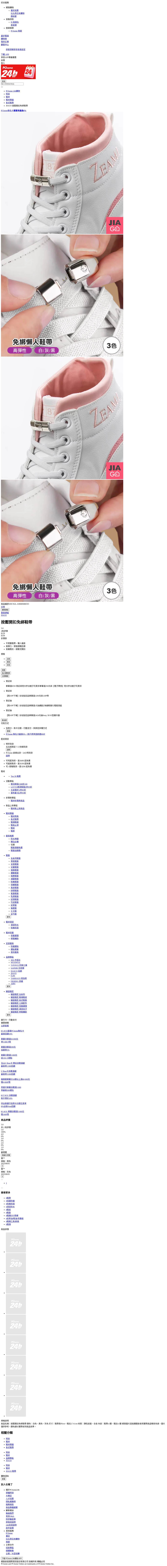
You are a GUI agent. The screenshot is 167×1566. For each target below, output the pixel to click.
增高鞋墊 (15, 870)
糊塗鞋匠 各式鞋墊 (19, 1000)
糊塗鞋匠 (10, 991)
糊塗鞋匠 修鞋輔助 (19, 1012)
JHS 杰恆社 (15, 960)
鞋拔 (13, 828)
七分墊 (14, 911)
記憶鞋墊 (15, 899)
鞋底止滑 (15, 825)
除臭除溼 (15, 928)
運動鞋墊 (15, 873)
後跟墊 (14, 908)
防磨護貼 (15, 946)
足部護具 (10, 943)
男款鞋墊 (15, 861)
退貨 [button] (16, 49)
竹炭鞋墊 (15, 902)
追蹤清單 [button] (10, 49)
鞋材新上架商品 (17, 808)
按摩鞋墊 (15, 876)
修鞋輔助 (15, 939)
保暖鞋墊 (15, 885)
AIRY (13, 984)
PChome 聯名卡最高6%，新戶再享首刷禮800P (25, 734)
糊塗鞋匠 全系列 (18, 994)
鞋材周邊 (10, 813)
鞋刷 (13, 831)
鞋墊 (8, 855)
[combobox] (83, 84)
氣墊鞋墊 (15, 893)
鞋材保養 (10, 933)
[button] (83, 16)
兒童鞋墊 (15, 867)
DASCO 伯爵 (16, 971)
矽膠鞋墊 (15, 891)
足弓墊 (14, 914)
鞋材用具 (15, 816)
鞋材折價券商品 (17, 801)
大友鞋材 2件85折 (18, 790)
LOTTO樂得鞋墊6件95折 (21, 787)
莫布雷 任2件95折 (18, 793)
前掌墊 (14, 905)
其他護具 (15, 952)
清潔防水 (15, 925)
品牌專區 (10, 957)
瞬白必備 (15, 842)
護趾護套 (15, 949)
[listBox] (83, 1152)
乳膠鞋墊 (15, 896)
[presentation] (83, 234)
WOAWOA (15, 962)
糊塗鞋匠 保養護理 (19, 1006)
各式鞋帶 (15, 819)
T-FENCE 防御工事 (19, 965)
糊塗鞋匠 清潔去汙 (19, 1009)
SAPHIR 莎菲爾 (17, 968)
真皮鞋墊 (15, 888)
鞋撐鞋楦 (15, 822)
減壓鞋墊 (15, 879)
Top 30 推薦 (16, 776)
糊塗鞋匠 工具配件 (19, 1003)
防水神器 (15, 839)
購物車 (4, 39)
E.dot (13, 976)
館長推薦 (10, 836)
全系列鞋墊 (16, 858)
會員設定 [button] (21, 49)
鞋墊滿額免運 (16, 848)
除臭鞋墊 (15, 882)
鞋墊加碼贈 (16, 850)
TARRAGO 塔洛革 (19, 978)
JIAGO (14, 973)
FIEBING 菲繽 (17, 981)
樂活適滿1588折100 (19, 784)
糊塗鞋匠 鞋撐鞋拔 (19, 997)
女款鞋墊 (15, 864)
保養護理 (15, 936)
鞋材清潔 (10, 922)
